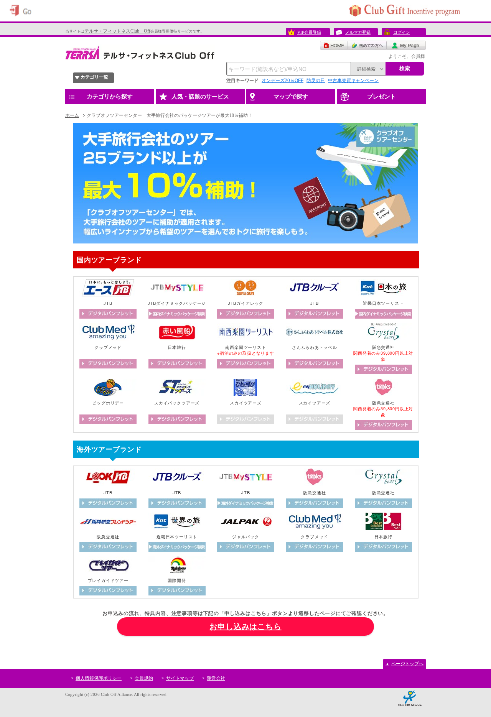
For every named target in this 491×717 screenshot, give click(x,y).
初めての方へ (367, 45)
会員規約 (144, 678)
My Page (406, 45)
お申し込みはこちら (245, 626)
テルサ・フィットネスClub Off (117, 31)
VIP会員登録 (309, 32)
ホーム (72, 115)
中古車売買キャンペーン (353, 80)
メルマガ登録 (358, 32)
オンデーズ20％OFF (282, 80)
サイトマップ (180, 678)
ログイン (401, 32)
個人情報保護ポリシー (99, 678)
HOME (334, 45)
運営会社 (216, 678)
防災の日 (315, 80)
